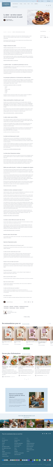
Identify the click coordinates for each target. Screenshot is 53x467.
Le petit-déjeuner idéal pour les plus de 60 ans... (26, 367)
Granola (3, 443)
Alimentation (11, 306)
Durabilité (16, 441)
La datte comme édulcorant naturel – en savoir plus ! (12, 230)
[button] (15, 3)
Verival (5, 464)
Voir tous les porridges (25, 323)
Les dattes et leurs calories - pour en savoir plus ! (11, 215)
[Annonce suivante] (33, 1)
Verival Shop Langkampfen (18, 443)
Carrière (15, 449)
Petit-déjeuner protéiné (5, 446)
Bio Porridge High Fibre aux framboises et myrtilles (42, 342)
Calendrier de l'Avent (5, 456)
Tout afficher (26, 348)
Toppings (3, 451)
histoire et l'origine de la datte (9, 47)
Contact (28, 451)
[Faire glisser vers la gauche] (48, 323)
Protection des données (30, 449)
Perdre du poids (6, 306)
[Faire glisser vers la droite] (50, 323)
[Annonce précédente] (2, 1)
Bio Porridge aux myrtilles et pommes (32, 341)
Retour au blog (27, 316)
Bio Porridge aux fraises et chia (7, 341)
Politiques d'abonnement (30, 443)
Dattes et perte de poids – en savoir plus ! (10, 185)
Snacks (3, 449)
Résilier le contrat (29, 448)
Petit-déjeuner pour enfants (6, 448)
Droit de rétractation (30, 446)
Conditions (28, 441)
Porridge (3, 441)
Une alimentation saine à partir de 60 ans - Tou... (43, 367)
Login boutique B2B (17, 454)
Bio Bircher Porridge (17, 341)
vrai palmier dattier (7, 66)
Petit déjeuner (16, 306)
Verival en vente (16, 446)
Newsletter (16, 451)
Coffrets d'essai (4, 454)
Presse (15, 448)
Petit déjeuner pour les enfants (24, 306)
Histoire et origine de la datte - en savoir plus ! (11, 60)
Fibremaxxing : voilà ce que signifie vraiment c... (10, 367)
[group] (4, 423)
